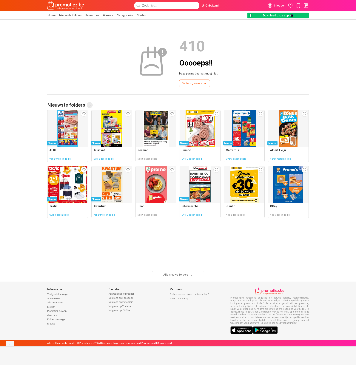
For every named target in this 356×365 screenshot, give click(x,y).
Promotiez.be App (57, 311)
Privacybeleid (148, 343)
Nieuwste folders (70, 15)
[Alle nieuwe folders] (90, 105)
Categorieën (125, 15)
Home (52, 15)
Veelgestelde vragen (58, 294)
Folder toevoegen (56, 319)
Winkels (108, 15)
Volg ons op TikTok (119, 310)
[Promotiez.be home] (65, 5)
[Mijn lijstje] (306, 6)
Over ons (52, 315)
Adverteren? (53, 298)
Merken (51, 306)
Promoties (92, 15)
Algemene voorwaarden (127, 343)
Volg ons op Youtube (120, 306)
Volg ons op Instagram (121, 302)
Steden (141, 15)
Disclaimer (106, 343)
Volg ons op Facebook (121, 297)
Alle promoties (55, 302)
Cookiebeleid (164, 343)
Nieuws (51, 323)
